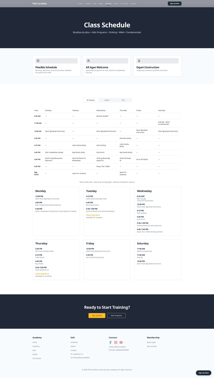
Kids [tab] (123, 100)
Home (80, 3)
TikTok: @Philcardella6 (117, 347)
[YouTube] (121, 342)
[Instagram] (115, 342)
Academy (88, 3)
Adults (101, 3)
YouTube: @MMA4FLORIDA (119, 350)
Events (116, 3)
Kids (94, 3)
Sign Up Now (174, 3)
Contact (133, 3)
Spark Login (151, 342)
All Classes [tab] (91, 100)
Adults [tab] (107, 100)
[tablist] (107, 100)
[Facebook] (110, 342)
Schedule (108, 3)
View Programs (116, 315)
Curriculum (124, 3)
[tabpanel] (107, 194)
